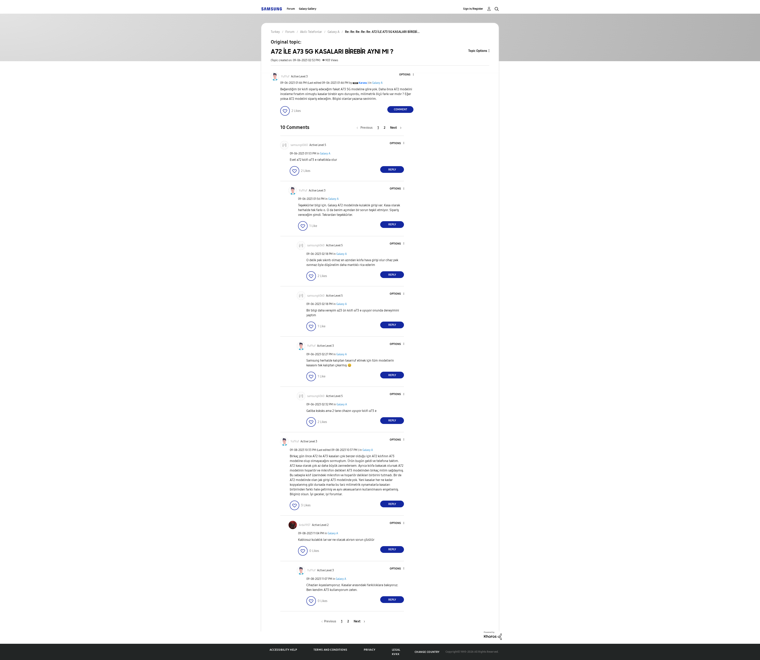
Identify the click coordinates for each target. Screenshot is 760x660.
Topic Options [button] (477, 51)
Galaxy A (377, 83)
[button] (407, 75)
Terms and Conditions (330, 649)
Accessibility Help (283, 649)
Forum (291, 8)
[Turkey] (271, 9)
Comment (400, 109)
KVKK (395, 654)
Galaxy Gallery (307, 8)
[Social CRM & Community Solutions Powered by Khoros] (493, 635)
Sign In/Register (473, 8)
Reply (392, 169)
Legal (396, 649)
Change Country (427, 652)
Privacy (369, 649)
